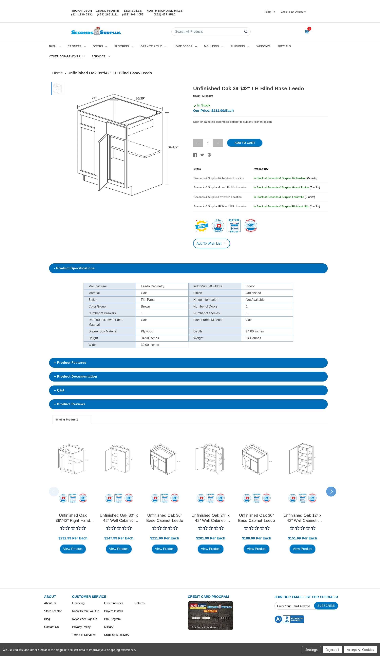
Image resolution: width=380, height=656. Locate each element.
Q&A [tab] (61, 390)
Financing (78, 603)
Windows (263, 46)
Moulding (211, 46)
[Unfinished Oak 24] (211, 458)
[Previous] (70, 143)
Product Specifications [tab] (75, 268)
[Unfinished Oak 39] (73, 458)
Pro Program (112, 619)
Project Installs (113, 611)
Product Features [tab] (71, 362)
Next (331, 492)
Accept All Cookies (360, 649)
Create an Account (293, 11)
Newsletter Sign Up (84, 619)
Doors (98, 46)
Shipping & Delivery (116, 634)
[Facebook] (195, 155)
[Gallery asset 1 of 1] (126, 143)
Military (108, 626)
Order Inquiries (113, 603)
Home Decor (183, 46)
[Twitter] (202, 155)
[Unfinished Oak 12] (302, 458)
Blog (47, 619)
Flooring (121, 46)
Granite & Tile (151, 46)
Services (98, 56)
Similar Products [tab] (67, 419)
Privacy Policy (81, 626)
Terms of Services (84, 634)
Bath (52, 46)
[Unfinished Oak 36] (165, 458)
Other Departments (64, 56)
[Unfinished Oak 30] (119, 458)
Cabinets (74, 46)
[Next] (182, 143)
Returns (139, 603)
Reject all (332, 649)
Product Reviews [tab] (71, 404)
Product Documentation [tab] (77, 376)
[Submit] (245, 31)
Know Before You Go (85, 611)
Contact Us (51, 626)
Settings (311, 649)
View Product (73, 549)
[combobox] (211, 32)
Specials (284, 46)
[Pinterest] (209, 155)
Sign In (270, 11)
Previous (54, 492)
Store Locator (53, 611)
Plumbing (238, 46)
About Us (50, 603)
